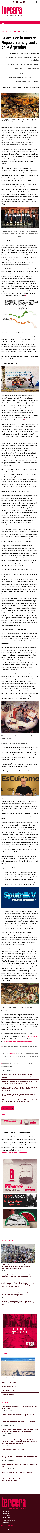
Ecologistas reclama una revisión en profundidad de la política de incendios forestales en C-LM (19, 1082)
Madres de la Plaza (7, 1394)
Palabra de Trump (7, 1390)
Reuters (4, 1137)
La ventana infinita (8, 1378)
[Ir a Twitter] (17, 2)
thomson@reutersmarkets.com (14, 1153)
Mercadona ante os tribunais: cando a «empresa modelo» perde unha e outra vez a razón (18, 1422)
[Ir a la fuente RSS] (24, 2)
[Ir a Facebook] (13, 2)
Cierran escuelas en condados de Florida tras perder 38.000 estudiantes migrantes (18, 1095)
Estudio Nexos (26, 1529)
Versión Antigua (8, 1522)
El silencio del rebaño (8, 1382)
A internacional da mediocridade (12, 1450)
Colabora (5, 1513)
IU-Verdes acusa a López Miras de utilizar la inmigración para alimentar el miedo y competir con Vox (19, 1100)
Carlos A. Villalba (7, 31)
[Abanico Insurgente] (20, 1222)
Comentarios (6, 1518)
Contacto (5, 1511)
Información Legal (8, 1520)
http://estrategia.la (31, 1036)
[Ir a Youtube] (21, 2)
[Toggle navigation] (3, 22)
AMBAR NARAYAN (11, 1053)
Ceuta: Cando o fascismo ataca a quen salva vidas (18, 1415)
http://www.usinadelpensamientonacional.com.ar (17, 1041)
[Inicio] (11, 10)
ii (1, 1053)
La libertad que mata (8, 1386)
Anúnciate (5, 1515)
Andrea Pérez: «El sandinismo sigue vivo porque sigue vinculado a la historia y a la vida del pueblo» (20, 1430)
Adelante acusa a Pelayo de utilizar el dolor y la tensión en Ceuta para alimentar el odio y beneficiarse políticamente (19, 1088)
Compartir (8, 1108)
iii (1, 1063)
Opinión (17, 31)
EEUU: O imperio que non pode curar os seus (16, 1472)
